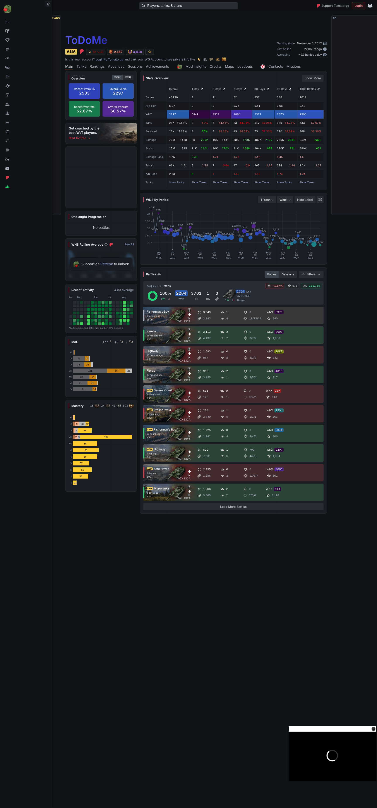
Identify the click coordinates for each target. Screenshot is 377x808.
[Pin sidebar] (48, 4)
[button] (373, 729)
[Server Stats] (26, 113)
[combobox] (267, 199)
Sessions (288, 274)
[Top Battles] (26, 104)
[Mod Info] (26, 186)
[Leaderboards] (26, 140)
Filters (311, 274)
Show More (313, 78)
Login (359, 5)
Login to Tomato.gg (109, 59)
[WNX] (26, 30)
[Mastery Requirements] (26, 95)
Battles (271, 274)
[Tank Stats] (26, 49)
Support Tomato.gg (335, 5)
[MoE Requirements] (26, 85)
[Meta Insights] (26, 122)
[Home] (26, 8)
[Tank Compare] (26, 76)
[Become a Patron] (26, 177)
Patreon (106, 264)
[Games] (26, 159)
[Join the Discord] (370, 5)
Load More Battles (233, 506)
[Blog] (26, 168)
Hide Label (305, 200)
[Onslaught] (26, 40)
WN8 (128, 77)
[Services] (26, 21)
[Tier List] (26, 150)
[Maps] (26, 131)
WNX (117, 77)
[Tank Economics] (26, 67)
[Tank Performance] (26, 58)
